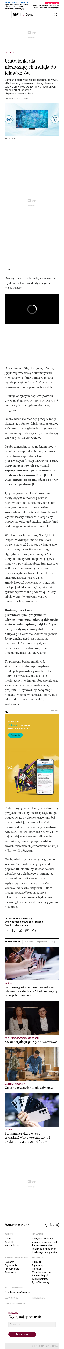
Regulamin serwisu (42, 1245)
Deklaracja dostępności (44, 1252)
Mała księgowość (41, 1272)
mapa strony (11, 1298)
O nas (8, 1238)
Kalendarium (38, 1298)
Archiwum (10, 1272)
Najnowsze (42, 942)
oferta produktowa (15, 1303)
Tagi (53, 942)
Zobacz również (12, 942)
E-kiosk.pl (37, 1262)
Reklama (9, 1262)
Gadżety (9, 53)
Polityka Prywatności (43, 1238)
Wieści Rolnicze (40, 1279)
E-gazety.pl (38, 1265)
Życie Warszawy (40, 1282)
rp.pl (7, 269)
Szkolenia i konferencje (17, 1292)
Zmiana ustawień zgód (44, 1242)
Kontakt (9, 1242)
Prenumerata (12, 1268)
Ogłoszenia (11, 1265)
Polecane (28, 942)
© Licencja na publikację (18, 918)
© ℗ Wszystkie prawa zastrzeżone (24, 921)
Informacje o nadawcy (44, 1248)
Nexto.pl (36, 1268)
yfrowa (28, 14)
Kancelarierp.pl (40, 1275)
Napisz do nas (12, 1245)
